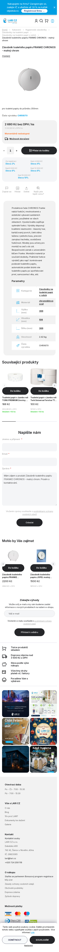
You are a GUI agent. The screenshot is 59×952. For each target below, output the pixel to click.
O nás (7, 808)
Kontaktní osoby (12, 838)
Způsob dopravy (12, 896)
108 (41, 319)
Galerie (8, 824)
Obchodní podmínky (14, 888)
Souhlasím (42, 940)
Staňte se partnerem (14, 876)
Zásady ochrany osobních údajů (19, 884)
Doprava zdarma (12, 892)
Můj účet (8, 880)
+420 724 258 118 (13, 862)
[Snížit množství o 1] (4, 151)
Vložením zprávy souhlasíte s (29, 513)
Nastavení (28, 945)
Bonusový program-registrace (39, 876)
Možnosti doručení (19, 138)
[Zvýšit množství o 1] (16, 151)
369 (41, 311)
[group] (16, 567)
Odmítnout (14, 940)
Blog (7, 812)
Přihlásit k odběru (29, 632)
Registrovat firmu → (34, 11)
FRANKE (6, 56)
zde (32, 932)
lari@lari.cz (10, 858)
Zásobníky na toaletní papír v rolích (46, 292)
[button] (54, 385)
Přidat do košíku (40, 150)
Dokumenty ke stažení (15, 820)
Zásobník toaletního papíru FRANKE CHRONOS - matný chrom (12, 576)
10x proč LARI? (11, 816)
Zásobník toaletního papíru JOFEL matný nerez (40, 576)
